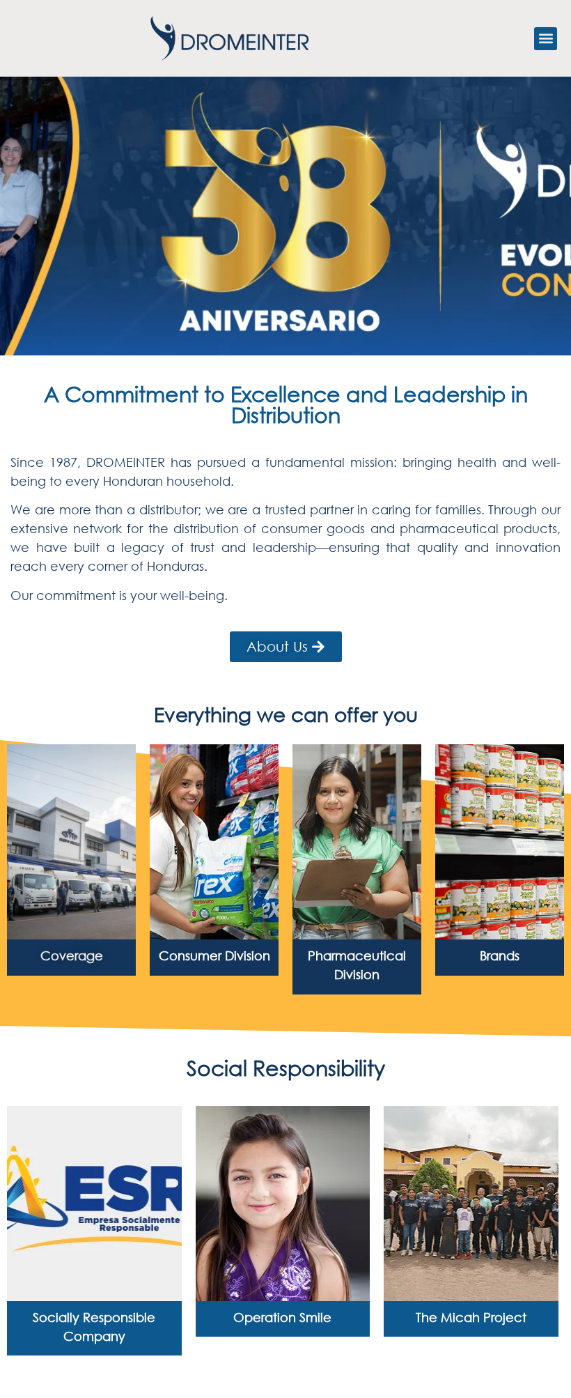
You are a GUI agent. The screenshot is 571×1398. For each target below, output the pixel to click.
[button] (545, 38)
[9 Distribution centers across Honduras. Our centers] (71, 841)
